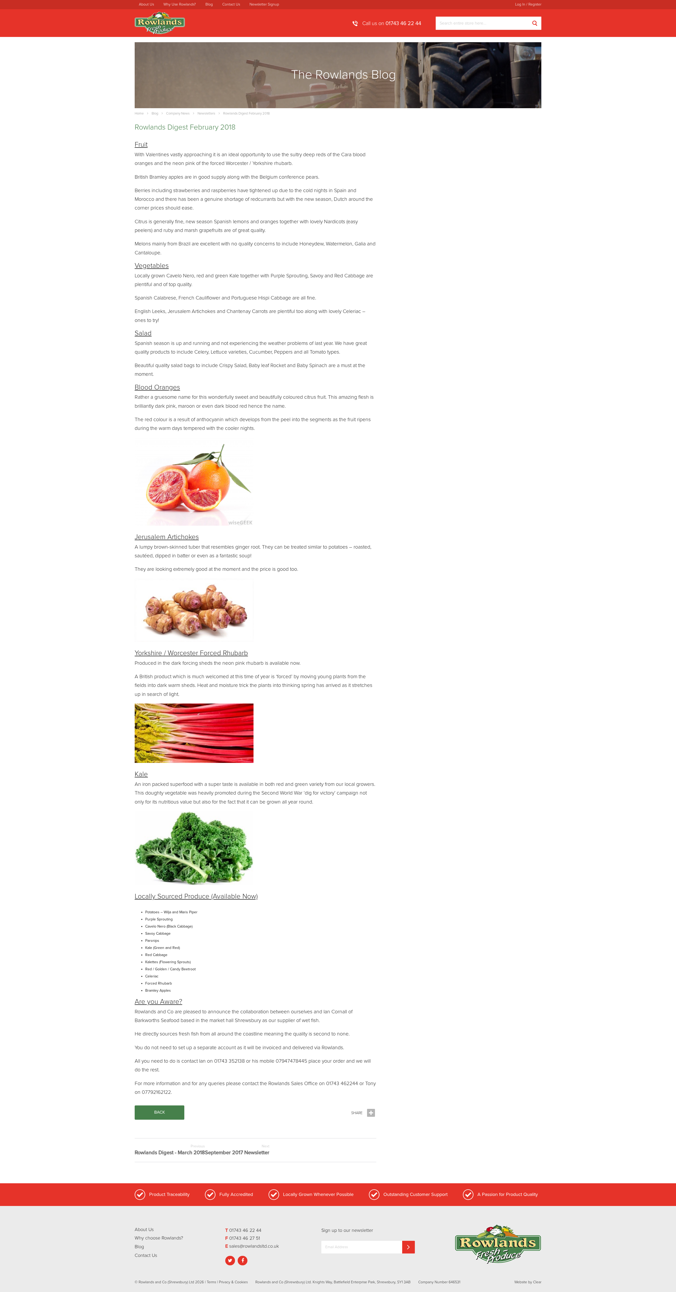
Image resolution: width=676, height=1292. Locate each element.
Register (534, 4)
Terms (211, 1282)
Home (139, 113)
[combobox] (488, 23)
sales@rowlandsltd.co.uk (254, 1246)
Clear (537, 1282)
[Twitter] (230, 1260)
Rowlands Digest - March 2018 (170, 1150)
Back (159, 1112)
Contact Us (231, 4)
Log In (520, 4)
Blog (209, 4)
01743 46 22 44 (403, 23)
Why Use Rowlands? (179, 4)
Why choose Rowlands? (159, 1238)
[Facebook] (243, 1260)
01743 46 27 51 (244, 1238)
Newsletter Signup (264, 4)
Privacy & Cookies (233, 1282)
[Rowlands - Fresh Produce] (160, 23)
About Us (146, 4)
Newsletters (206, 113)
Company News (178, 113)
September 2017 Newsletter (237, 1150)
